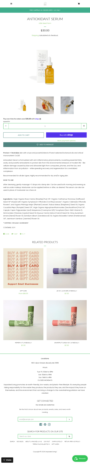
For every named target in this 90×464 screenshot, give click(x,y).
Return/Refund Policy (72, 441)
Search (12, 441)
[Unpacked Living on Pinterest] (45, 425)
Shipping (35, 35)
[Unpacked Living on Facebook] (40, 425)
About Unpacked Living (33, 441)
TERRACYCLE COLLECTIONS (41, 444)
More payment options (66, 141)
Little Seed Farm (45, 23)
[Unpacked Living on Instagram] (49, 425)
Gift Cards (55, 444)
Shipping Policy (57, 441)
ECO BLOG (20, 441)
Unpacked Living (50, 452)
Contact (47, 441)
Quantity (6, 121)
